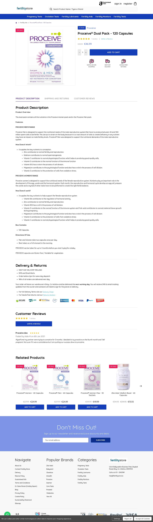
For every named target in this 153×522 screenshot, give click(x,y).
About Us (18, 466)
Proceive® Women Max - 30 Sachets (92, 394)
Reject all (127, 519)
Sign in (118, 3)
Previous (12, 386)
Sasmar (49, 483)
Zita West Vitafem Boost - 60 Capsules (123, 394)
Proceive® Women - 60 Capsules (29, 393)
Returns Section (49, 295)
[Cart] (135, 3)
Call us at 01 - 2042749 (116, 472)
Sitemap (18, 503)
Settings (117, 519)
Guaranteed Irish (20, 479)
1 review (94, 39)
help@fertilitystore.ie (116, 476)
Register (128, 3)
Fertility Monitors (103, 16)
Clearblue (49, 472)
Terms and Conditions (22, 483)
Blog (16, 490)
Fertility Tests (120, 16)
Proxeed (49, 490)
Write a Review (107, 39)
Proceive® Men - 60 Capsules (61, 393)
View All (49, 496)
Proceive (49, 479)
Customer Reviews (84, 98)
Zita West (49, 466)
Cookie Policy (19, 496)
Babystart (49, 469)
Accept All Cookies (143, 519)
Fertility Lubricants (70, 16)
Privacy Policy (19, 493)
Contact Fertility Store (22, 469)
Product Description (27, 98)
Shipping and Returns (57, 98)
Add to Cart (113, 52)
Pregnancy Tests (34, 16)
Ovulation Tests (52, 16)
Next (141, 386)
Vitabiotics (50, 493)
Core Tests (50, 486)
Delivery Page (48, 292)
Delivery (18, 472)
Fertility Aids (87, 16)
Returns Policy (20, 476)
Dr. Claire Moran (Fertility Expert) (26, 486)
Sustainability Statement (23, 500)
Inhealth (49, 476)
